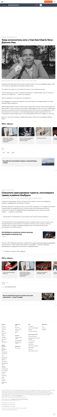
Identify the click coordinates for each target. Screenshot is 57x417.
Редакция (30, 329)
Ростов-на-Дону (5, 370)
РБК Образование (4, 341)
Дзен (16, 332)
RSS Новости (17, 348)
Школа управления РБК (33, 350)
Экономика (4, 327)
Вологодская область (4, 359)
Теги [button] (3, 148)
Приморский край (4, 383)
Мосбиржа (14, 399)
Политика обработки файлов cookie (9, 409)
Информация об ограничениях (8, 402)
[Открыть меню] (55, 2)
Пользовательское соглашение (8, 406)
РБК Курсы (31, 349)
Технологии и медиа (4, 333)
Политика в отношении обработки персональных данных (14, 408)
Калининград (4, 361)
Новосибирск (4, 353)
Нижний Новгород (4, 366)
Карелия (3, 378)
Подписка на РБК (18, 340)
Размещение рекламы (33, 331)
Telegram (17, 330)
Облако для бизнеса (33, 336)
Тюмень (3, 373)
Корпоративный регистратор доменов (34, 338)
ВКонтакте (17, 327)
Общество (4, 37)
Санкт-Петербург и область (4, 349)
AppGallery (44, 329)
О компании (31, 326)
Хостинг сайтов (32, 340)
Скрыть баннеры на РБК (18, 338)
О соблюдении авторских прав (8, 404)
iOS (42, 326)
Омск (3, 355)
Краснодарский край (5, 364)
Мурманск (4, 380)
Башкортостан (4, 357)
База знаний (4, 339)
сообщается (7, 101)
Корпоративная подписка (18, 342)
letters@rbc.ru (20, 395)
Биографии (4, 337)
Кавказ (3, 377)
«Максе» (22, 251)
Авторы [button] (3, 282)
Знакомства (31, 344)
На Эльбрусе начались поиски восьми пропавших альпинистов (17, 233)
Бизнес (3, 331)
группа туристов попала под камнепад (43, 243)
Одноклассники (18, 329)
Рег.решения (31, 342)
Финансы (3, 335)
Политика (3, 326)
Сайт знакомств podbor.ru (34, 345)
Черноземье (4, 375)
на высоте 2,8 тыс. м (19, 208)
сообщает (44, 84)
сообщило (11, 203)
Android (43, 327)
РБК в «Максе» (7, 124)
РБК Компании (31, 347)
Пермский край (5, 368)
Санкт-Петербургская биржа (22, 399)
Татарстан (4, 372)
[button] (10, 135)
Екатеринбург (4, 352)
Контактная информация (33, 327)
